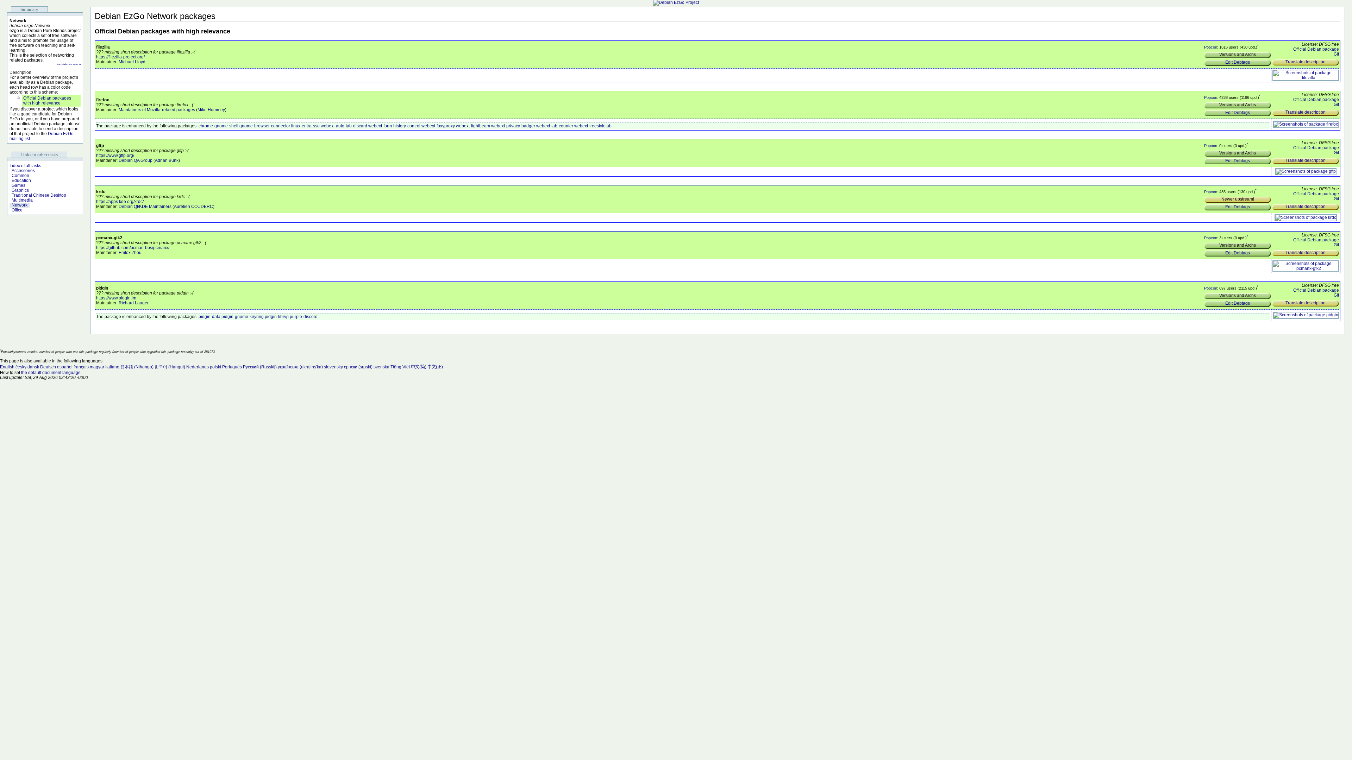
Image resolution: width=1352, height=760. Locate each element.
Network (19, 205)
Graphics (20, 190)
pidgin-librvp (277, 316)
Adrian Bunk (167, 160)
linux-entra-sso (305, 126)
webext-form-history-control (394, 126)
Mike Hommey (211, 109)
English (7, 367)
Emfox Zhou (130, 252)
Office (17, 210)
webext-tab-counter (554, 126)
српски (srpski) (358, 367)
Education (21, 180)
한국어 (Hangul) (170, 367)
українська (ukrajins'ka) (300, 367)
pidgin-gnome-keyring (242, 316)
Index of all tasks (25, 165)
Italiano (112, 367)
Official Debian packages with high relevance (47, 101)
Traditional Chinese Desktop (39, 195)
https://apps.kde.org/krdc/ (120, 201)
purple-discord (304, 316)
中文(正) (435, 367)
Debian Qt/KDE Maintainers (145, 206)
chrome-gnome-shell (218, 126)
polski (215, 367)
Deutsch (48, 367)
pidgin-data (209, 316)
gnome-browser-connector (264, 126)
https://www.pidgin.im (116, 298)
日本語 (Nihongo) (137, 367)
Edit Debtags (1237, 62)
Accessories (23, 170)
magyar (97, 367)
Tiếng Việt (400, 367)
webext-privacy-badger (513, 126)
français (81, 367)
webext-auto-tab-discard (344, 126)
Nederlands (197, 367)
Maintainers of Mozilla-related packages (157, 109)
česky (20, 367)
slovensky (333, 367)
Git (1336, 54)
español (65, 367)
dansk (33, 367)
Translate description (68, 64)
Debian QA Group (135, 160)
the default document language (51, 372)
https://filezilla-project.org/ (120, 57)
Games (18, 185)
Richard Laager (134, 302)
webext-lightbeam (473, 126)
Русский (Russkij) (260, 367)
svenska (381, 367)
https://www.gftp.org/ (115, 155)
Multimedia (22, 200)
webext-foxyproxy (438, 126)
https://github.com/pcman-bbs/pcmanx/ (132, 247)
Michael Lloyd (132, 61)
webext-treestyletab (593, 126)
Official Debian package (1316, 49)
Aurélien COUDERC (193, 206)
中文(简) (418, 367)
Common (20, 175)
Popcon (1210, 47)
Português (232, 367)
